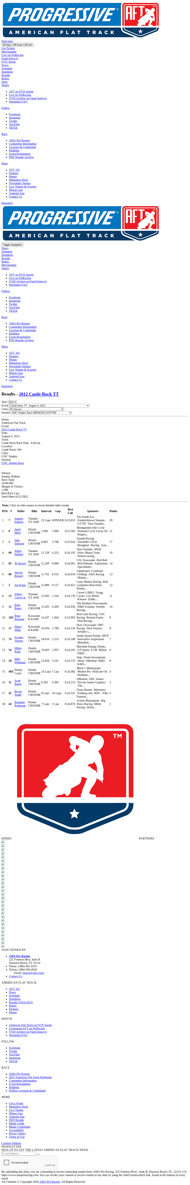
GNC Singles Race (12, 463)
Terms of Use (17, 1136)
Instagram (14, 117)
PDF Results (16, 1120)
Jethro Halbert (18, 552)
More (4, 163)
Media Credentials (19, 1126)
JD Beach (20, 563)
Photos (13, 176)
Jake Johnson (19, 542)
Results (5, 75)
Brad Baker (18, 606)
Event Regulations (19, 153)
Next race (7, 41)
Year (4, 402)
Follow (5, 108)
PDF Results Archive (21, 157)
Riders (5, 78)
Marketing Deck (18, 179)
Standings (7, 71)
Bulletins (14, 150)
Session (5, 412)
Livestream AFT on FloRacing (27, 1028)
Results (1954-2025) (21, 1002)
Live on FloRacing (12, 55)
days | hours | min (17, 44)
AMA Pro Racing (19, 140)
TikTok (13, 127)
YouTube (14, 124)
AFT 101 (14, 169)
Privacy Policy (17, 1133)
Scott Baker (18, 682)
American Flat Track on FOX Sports (30, 1025)
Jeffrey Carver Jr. (20, 596)
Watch (5, 85)
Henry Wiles (18, 628)
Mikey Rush (18, 650)
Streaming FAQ (18, 101)
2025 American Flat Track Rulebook (30, 1077)
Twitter (13, 121)
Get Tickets (8, 48)
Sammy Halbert (18, 520)
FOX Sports (8, 61)
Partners (13, 173)
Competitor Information (23, 143)
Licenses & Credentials (22, 147)
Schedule (6, 68)
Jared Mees (17, 531)
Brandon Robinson (20, 704)
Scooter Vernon (18, 639)
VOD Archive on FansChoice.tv (28, 98)
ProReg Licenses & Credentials (27, 1090)
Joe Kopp (20, 585)
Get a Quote (16, 1103)
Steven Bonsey (18, 574)
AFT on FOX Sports (21, 91)
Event (4, 405)
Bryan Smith (18, 693)
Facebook (14, 114)
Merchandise (9, 51)
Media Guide (16, 1123)
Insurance (7, 203)
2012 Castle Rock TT (39, 394)
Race (4, 134)
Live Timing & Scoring (22, 186)
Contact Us (15, 196)
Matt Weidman (20, 660)
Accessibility (16, 1130)
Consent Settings (11, 1143)
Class (4, 409)
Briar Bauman (19, 617)
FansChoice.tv (9, 58)
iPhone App (16, 190)
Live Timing (16, 1110)
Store (4, 81)
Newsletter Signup (20, 183)
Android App (16, 193)
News (4, 65)
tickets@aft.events (33, 972)
